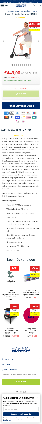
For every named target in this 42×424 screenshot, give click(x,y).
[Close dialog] (37, 397)
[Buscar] (34, 5)
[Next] (38, 41)
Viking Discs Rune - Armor (31, 332)
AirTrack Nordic (31, 290)
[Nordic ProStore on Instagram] (21, 392)
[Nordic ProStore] (21, 5)
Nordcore (10, 329)
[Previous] (3, 41)
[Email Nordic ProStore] (24, 392)
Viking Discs (31, 329)
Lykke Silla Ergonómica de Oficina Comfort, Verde (10, 294)
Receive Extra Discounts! (21, 414)
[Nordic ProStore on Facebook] (17, 392)
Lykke (11, 290)
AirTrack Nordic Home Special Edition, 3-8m (31, 293)
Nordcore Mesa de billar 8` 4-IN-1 (11, 332)
